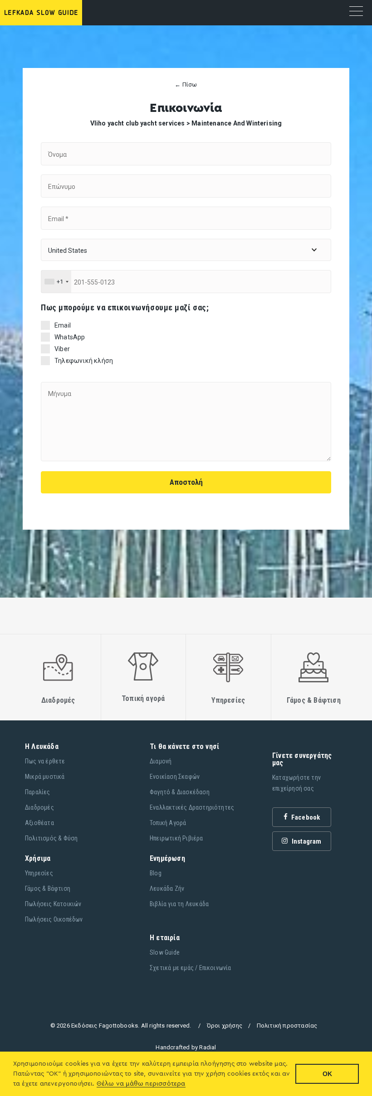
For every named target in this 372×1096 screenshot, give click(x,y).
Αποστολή (186, 482)
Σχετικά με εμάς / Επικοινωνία (190, 967)
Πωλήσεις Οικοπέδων (54, 919)
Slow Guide (165, 952)
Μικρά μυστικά (45, 776)
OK (327, 1073)
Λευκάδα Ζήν (167, 888)
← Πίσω (186, 85)
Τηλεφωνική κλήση (83, 360)
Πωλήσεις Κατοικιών (53, 904)
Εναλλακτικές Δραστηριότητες (192, 807)
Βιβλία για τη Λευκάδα (179, 904)
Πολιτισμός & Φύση (51, 838)
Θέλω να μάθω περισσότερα (141, 1084)
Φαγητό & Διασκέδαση (180, 792)
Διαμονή (160, 761)
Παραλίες (37, 792)
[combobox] (56, 281)
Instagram (306, 841)
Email (62, 325)
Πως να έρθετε (45, 761)
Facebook (305, 817)
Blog (156, 873)
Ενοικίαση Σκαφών (175, 776)
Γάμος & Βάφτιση (47, 888)
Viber (62, 349)
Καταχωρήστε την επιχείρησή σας (296, 783)
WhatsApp (69, 337)
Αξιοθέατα (39, 822)
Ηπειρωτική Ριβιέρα (176, 838)
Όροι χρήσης (224, 1025)
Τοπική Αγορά (168, 822)
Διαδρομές (39, 807)
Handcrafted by (186, 1047)
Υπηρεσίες (39, 873)
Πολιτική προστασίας (287, 1025)
